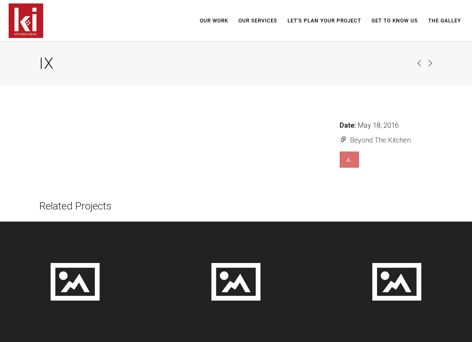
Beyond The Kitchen (380, 140)
